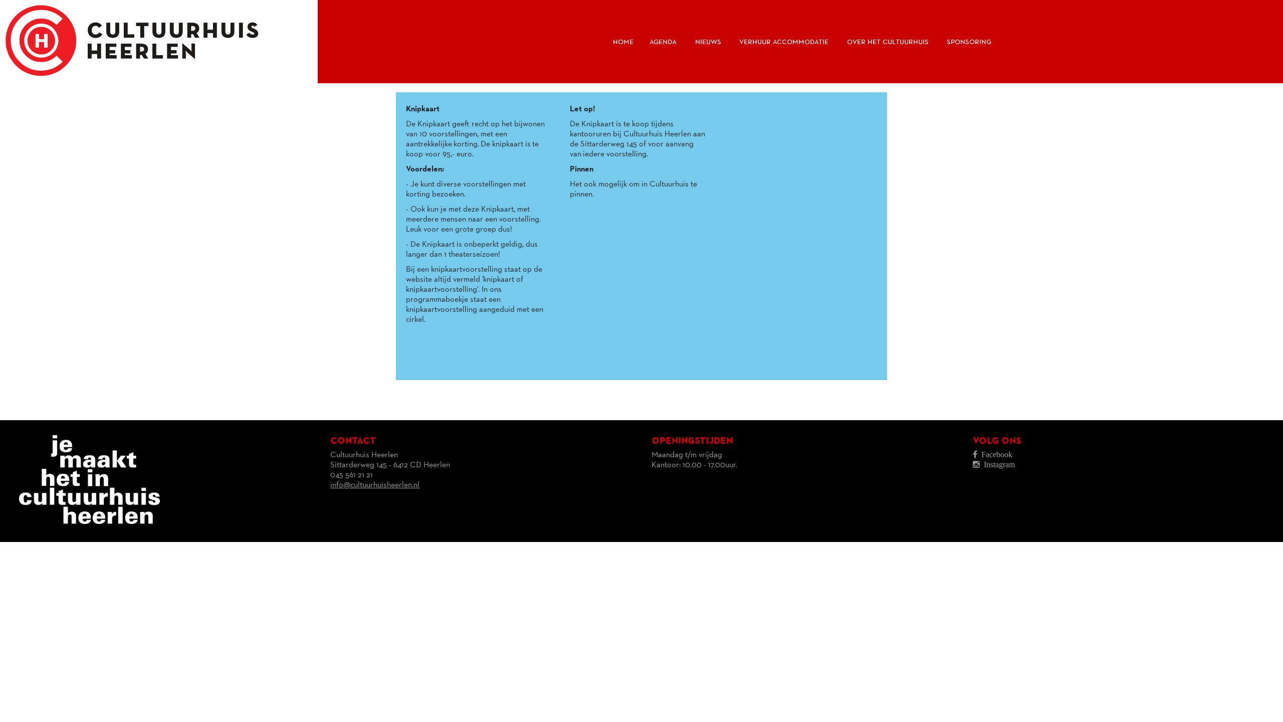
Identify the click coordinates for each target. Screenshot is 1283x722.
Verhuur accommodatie (783, 41)
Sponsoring (969, 41)
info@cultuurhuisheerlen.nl (374, 485)
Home (623, 41)
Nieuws (708, 41)
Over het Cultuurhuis (888, 41)
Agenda (663, 41)
